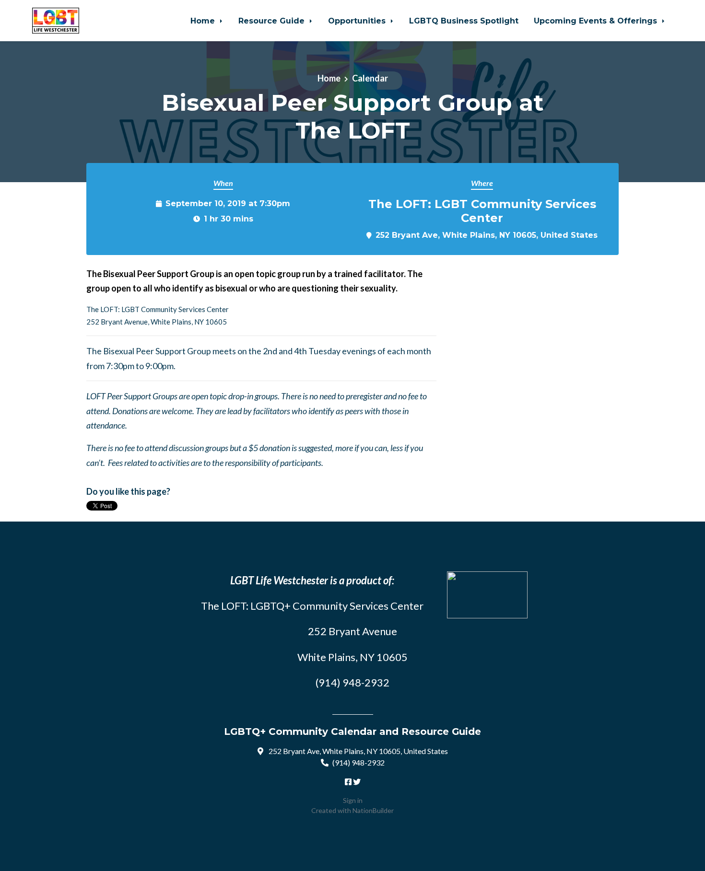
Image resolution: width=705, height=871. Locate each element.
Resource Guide (272, 20)
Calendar (370, 78)
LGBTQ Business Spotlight (463, 20)
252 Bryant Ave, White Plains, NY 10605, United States (487, 235)
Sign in (353, 800)
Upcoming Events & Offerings (596, 20)
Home (203, 20)
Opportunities (358, 20)
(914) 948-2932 (358, 762)
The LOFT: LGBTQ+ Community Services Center (312, 605)
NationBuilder (373, 810)
